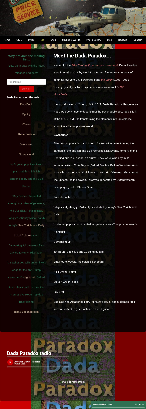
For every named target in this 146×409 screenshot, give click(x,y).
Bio (42, 39)
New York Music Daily (31, 225)
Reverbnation (26, 134)
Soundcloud (26, 154)
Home (7, 39)
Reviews (122, 39)
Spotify (26, 114)
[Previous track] (64, 360)
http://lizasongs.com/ (26, 311)
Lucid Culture (22, 235)
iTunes (26, 124)
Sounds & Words (71, 39)
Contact (137, 39)
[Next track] (67, 360)
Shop (53, 39)
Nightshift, (30, 277)
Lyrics (31, 39)
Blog (109, 39)
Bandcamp (26, 144)
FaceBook (26, 104)
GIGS (19, 39)
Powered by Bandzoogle (73, 382)
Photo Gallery (93, 39)
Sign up (26, 89)
